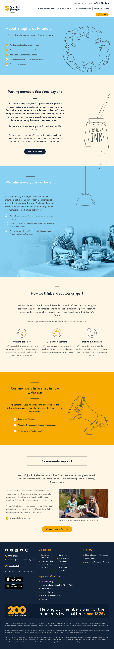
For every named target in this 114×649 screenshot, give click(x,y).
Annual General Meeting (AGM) (30, 431)
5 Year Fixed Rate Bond (64, 559)
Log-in (103, 14)
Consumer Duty (47, 581)
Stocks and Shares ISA (45, 556)
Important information (49, 576)
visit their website (36, 512)
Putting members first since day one (24, 45)
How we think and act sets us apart (23, 54)
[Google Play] (20, 586)
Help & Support (87, 3)
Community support (18, 64)
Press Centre (90, 558)
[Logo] (13, 8)
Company (87, 549)
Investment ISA (47, 561)
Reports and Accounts (26, 419)
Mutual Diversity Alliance (50, 595)
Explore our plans (35, 151)
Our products (45, 549)
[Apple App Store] (20, 579)
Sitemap (44, 599)
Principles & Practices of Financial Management (37, 425)
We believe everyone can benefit (23, 50)
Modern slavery (47, 592)
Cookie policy (46, 588)
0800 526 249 (101, 3)
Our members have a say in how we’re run (26, 59)
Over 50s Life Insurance (46, 566)
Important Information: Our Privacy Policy (57, 585)
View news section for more (57, 529)
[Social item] (6, 550)
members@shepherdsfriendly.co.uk (20, 560)
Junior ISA (63, 555)
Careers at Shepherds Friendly (97, 562)
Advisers (77, 3)
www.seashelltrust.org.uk (20, 518)
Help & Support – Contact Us (96, 555)
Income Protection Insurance (63, 567)
